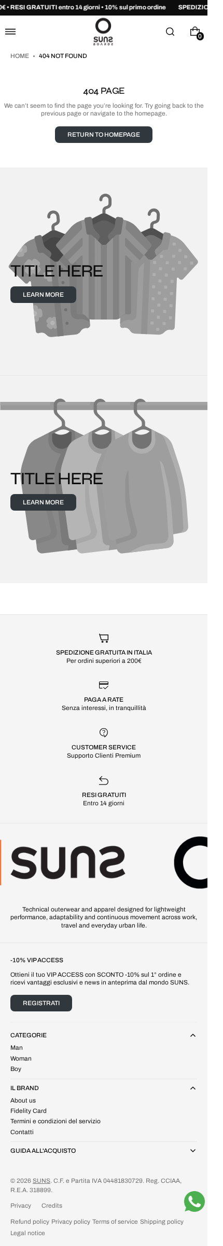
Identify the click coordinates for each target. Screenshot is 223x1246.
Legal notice (27, 1233)
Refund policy (29, 1221)
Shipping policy (162, 1221)
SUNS (41, 1180)
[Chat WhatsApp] (194, 1201)
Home (20, 56)
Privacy (20, 1205)
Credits (51, 1205)
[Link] (103, 8)
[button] (10, 31)
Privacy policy (70, 1221)
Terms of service (115, 1221)
